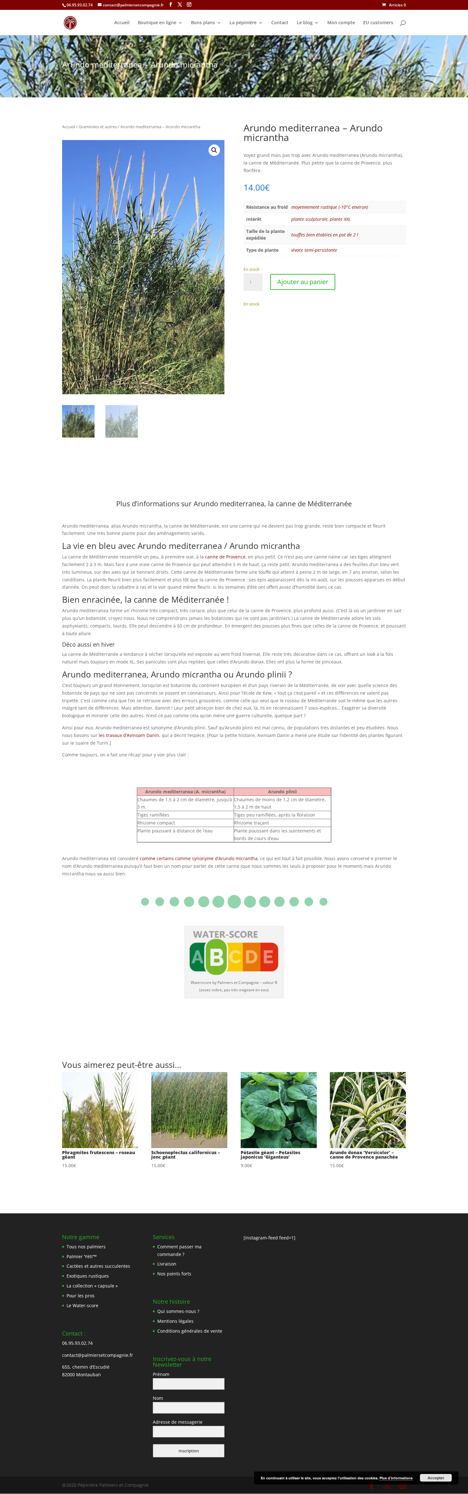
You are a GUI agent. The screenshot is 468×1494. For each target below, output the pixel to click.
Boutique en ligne (157, 22)
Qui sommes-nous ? (178, 1311)
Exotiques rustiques (88, 1276)
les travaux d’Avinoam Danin (129, 735)
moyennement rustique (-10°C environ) (329, 207)
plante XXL (340, 219)
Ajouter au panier (302, 281)
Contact (279, 22)
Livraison (166, 1264)
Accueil (122, 22)
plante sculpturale (309, 219)
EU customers (378, 22)
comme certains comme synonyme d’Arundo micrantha (199, 858)
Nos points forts (174, 1274)
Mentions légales (175, 1321)
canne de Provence (225, 557)
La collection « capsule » (92, 1286)
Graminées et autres (98, 127)
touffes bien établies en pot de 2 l (324, 235)
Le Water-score (82, 1305)
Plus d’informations (396, 1478)
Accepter (436, 1478)
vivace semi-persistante (314, 250)
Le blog (305, 22)
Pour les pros (81, 1296)
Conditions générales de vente (189, 1331)
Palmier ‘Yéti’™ (82, 1256)
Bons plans (203, 22)
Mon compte (341, 22)
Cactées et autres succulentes (98, 1266)
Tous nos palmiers (86, 1247)
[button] (214, 150)
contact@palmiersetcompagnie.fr (97, 1355)
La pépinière (243, 22)
